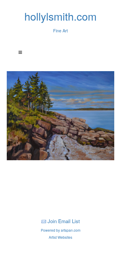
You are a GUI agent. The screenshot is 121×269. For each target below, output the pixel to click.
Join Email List (64, 221)
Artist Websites (60, 237)
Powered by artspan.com (60, 230)
